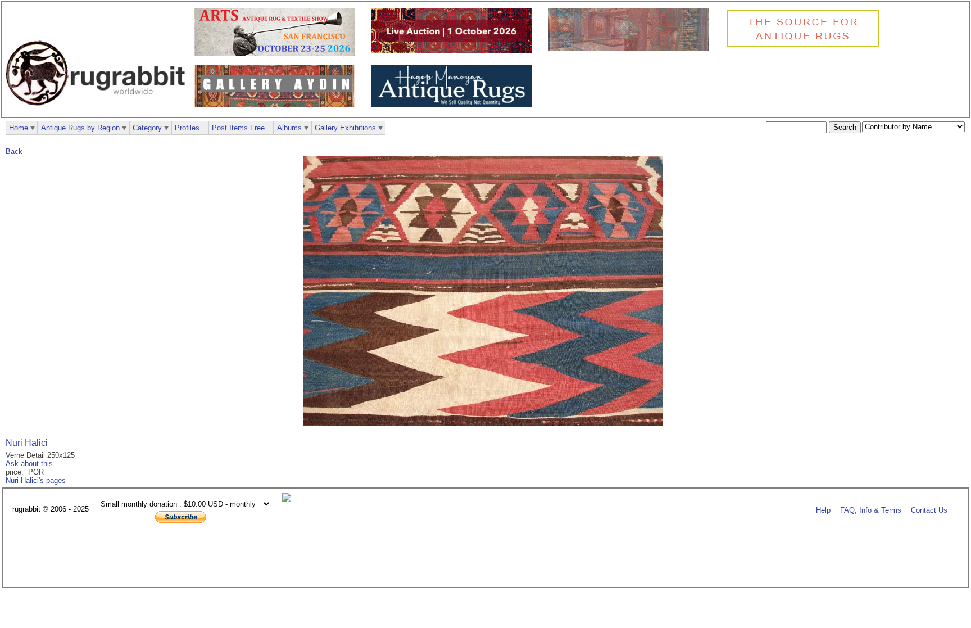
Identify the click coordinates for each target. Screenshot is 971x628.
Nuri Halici (27, 443)
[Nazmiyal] (805, 46)
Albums (289, 128)
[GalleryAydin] (631, 48)
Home (18, 128)
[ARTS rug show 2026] (277, 53)
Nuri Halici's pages (36, 480)
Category (147, 128)
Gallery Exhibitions (345, 128)
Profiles (187, 128)
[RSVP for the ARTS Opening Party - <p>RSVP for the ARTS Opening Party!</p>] (289, 499)
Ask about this (29, 463)
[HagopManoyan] (454, 105)
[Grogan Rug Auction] (454, 51)
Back (14, 151)
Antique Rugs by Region (80, 128)
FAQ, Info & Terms (870, 509)
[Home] (98, 111)
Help (823, 509)
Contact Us (929, 509)
